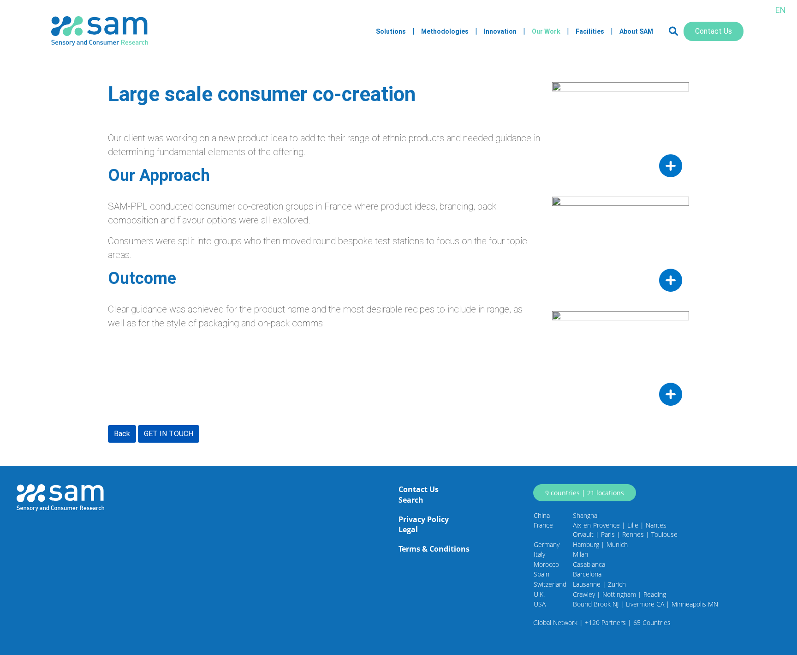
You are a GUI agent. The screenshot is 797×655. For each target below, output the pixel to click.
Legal (408, 529)
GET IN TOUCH (168, 433)
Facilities (590, 31)
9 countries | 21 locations (584, 492)
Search (410, 500)
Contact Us (713, 31)
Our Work (546, 31)
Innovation (500, 31)
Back (122, 433)
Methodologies (445, 31)
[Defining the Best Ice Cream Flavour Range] (620, 361)
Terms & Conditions (434, 549)
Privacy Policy (423, 519)
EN (780, 10)
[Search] (673, 31)
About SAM (636, 31)
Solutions (391, 31)
